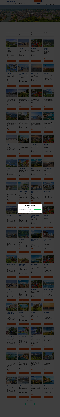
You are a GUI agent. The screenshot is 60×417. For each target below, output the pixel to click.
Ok (37, 209)
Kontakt (27, 211)
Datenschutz (32, 211)
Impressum (30, 211)
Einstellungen (22, 209)
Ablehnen (30, 209)
